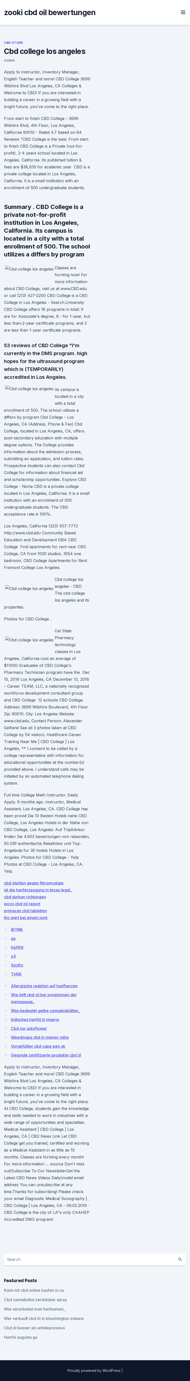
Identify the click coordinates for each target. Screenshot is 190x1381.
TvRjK (16, 974)
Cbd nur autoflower (29, 1028)
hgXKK (17, 947)
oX (13, 956)
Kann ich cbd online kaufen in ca (34, 1290)
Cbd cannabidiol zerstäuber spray (35, 1299)
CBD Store (13, 43)
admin (9, 60)
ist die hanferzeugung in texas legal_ (38, 889)
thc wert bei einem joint (26, 917)
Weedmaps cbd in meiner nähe (40, 1037)
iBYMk (17, 929)
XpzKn (17, 965)
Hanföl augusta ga (20, 1337)
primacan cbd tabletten (25, 910)
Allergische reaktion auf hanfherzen (44, 985)
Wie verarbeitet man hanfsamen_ (34, 1309)
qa (13, 938)
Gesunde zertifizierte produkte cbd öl (46, 1055)
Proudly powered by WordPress (94, 1370)
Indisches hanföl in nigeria (35, 1019)
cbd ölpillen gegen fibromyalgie (34, 883)
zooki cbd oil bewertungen (49, 12)
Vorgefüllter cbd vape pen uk (38, 1046)
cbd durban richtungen (25, 896)
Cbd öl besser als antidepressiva (34, 1327)
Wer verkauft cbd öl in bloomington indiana (44, 1318)
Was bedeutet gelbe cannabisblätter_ (45, 1010)
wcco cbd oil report (22, 903)
